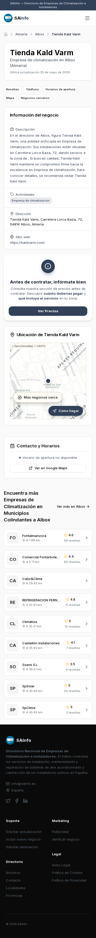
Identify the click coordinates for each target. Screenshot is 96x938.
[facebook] (16, 800)
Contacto (13, 880)
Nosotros (13, 873)
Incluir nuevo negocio (23, 839)
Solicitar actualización (23, 832)
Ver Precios (48, 311)
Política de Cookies (67, 873)
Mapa (10, 98)
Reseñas (12, 89)
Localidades (15, 888)
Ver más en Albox (71, 506)
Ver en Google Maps (51, 468)
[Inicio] (6, 34)
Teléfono (32, 89)
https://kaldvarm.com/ (27, 242)
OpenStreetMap (23, 346)
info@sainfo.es (24, 783)
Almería (21, 34)
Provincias (14, 895)
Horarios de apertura (60, 89)
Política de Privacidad (69, 880)
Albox (39, 34)
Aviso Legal (61, 865)
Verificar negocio (66, 839)
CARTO (41, 346)
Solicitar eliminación (22, 847)
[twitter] (8, 800)
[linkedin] (25, 800)
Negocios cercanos (35, 98)
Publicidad (60, 832)
